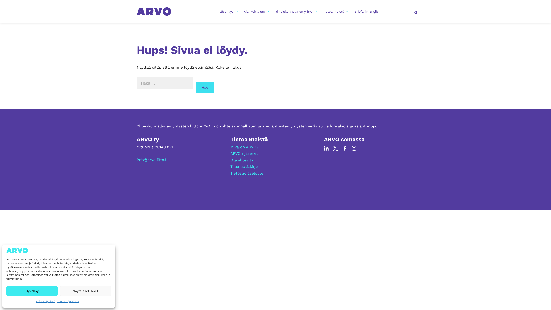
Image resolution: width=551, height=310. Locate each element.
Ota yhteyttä (241, 160)
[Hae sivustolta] (415, 11)
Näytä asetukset (85, 291)
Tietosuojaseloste (68, 301)
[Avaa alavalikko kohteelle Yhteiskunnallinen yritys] (316, 11)
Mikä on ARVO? (244, 147)
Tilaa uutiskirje (244, 166)
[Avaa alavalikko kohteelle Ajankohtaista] (268, 11)
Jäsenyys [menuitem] (226, 12)
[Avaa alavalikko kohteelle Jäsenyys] (237, 11)
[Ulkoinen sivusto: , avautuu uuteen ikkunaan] (326, 148)
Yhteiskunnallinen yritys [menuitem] (294, 12)
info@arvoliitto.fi (152, 160)
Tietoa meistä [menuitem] (333, 12)
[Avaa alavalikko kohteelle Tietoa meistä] (347, 11)
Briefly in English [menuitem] (367, 12)
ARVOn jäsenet (244, 153)
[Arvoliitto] (154, 11)
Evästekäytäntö (45, 301)
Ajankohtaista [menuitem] (254, 12)
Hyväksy (32, 291)
